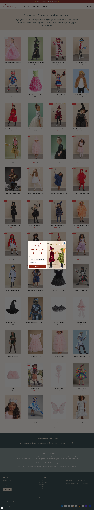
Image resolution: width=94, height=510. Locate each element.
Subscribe (37, 266)
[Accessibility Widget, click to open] (2, 507)
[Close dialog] (64, 242)
